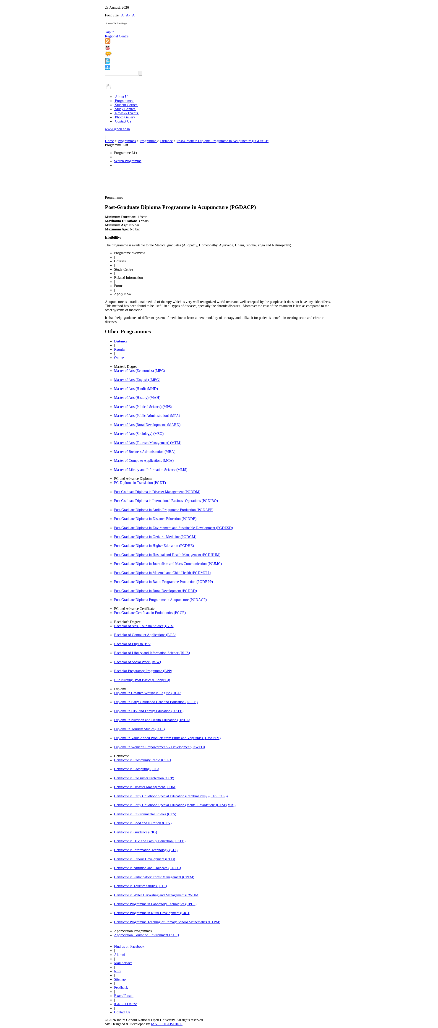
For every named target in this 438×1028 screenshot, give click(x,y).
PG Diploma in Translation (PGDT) (140, 483)
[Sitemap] (107, 69)
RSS (117, 971)
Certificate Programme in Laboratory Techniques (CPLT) (155, 904)
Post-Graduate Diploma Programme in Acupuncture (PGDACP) (223, 141)
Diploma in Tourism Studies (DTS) (139, 729)
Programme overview (129, 253)
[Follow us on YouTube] (107, 49)
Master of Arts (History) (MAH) (137, 397)
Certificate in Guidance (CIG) (135, 832)
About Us (122, 97)
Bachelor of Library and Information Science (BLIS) (152, 653)
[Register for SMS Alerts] (108, 56)
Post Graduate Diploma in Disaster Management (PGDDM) (157, 492)
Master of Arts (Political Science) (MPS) (143, 407)
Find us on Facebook (129, 946)
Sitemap (120, 979)
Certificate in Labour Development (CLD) (144, 859)
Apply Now (122, 294)
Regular (119, 349)
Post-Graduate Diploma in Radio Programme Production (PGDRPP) (163, 582)
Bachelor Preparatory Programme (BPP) (143, 671)
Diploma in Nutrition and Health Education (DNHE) (152, 720)
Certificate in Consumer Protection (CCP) (144, 778)
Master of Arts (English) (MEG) (137, 380)
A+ (134, 15)
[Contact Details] (107, 63)
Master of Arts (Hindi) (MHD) (136, 389)
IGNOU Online (125, 1004)
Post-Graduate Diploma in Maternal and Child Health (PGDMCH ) (162, 573)
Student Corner (126, 105)
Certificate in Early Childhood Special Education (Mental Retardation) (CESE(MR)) (174, 805)
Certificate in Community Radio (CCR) (142, 760)
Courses (120, 261)
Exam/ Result (123, 996)
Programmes (124, 101)
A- (128, 15)
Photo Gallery (125, 117)
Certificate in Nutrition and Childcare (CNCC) (147, 868)
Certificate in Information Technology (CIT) (145, 850)
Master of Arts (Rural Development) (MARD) (147, 425)
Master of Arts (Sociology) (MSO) (139, 434)
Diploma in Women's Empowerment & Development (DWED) (159, 747)
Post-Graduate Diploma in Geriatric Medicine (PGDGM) (155, 537)
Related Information (128, 277)
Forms (118, 286)
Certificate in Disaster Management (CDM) (145, 787)
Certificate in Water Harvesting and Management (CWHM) (156, 895)
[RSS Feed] (107, 42)
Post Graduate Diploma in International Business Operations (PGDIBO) (166, 501)
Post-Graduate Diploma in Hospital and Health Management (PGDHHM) (167, 555)
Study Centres (125, 109)
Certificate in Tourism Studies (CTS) (140, 886)
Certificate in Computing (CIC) (136, 769)
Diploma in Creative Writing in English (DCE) (147, 693)
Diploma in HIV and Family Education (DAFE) (148, 711)
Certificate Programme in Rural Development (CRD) (152, 913)
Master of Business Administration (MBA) (144, 452)
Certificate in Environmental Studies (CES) (145, 814)
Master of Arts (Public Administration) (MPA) (147, 415)
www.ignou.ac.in (117, 129)
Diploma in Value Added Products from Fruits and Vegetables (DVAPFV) (167, 738)
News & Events (126, 113)
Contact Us (123, 121)
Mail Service (123, 963)
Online (119, 358)
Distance (166, 141)
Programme (148, 141)
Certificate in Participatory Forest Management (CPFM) (154, 877)
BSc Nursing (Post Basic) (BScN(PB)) (142, 680)
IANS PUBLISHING (166, 1024)
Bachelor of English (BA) (132, 644)
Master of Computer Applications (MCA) (144, 460)
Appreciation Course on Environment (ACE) (146, 935)
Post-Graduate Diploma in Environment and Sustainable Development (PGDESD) (173, 528)
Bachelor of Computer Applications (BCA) (145, 635)
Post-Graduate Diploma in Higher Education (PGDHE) (154, 546)
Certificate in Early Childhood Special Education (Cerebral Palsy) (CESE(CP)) (171, 796)
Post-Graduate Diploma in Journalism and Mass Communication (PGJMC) (168, 564)
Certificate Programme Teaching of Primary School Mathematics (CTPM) (167, 922)
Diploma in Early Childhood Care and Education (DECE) (156, 702)
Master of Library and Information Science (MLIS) (150, 470)
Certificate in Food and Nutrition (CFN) (143, 823)
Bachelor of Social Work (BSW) (137, 662)
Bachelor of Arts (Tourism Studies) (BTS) (144, 626)
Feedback (121, 987)
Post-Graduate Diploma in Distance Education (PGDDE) (155, 519)
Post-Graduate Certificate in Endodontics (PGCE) (150, 613)
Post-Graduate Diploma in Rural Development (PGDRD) (155, 591)
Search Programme (127, 161)
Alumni (119, 955)
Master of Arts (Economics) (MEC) (139, 371)
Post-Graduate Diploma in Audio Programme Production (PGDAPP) (163, 510)
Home (109, 141)
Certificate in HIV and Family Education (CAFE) (149, 841)
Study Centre (123, 269)
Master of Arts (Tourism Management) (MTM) (147, 443)
